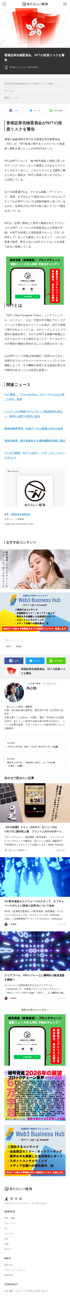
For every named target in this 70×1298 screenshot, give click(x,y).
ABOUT (8, 1249)
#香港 (18, 646)
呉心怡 (31, 688)
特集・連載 (9, 1217)
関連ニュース (11, 97)
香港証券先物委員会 (20, 514)
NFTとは (9, 90)
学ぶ (6, 1228)
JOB (6, 1238)
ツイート (37, 110)
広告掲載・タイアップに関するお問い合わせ (26, 1290)
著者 (6, 1244)
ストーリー (9, 1223)
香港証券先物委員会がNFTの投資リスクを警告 (28, 83)
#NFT (8, 646)
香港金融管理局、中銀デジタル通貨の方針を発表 (33, 428)
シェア (16, 110)
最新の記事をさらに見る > (35, 1009)
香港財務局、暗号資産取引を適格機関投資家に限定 (35, 440)
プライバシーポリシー (15, 1270)
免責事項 (8, 1275)
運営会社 (8, 1264)
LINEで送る (58, 110)
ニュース (21, 67)
